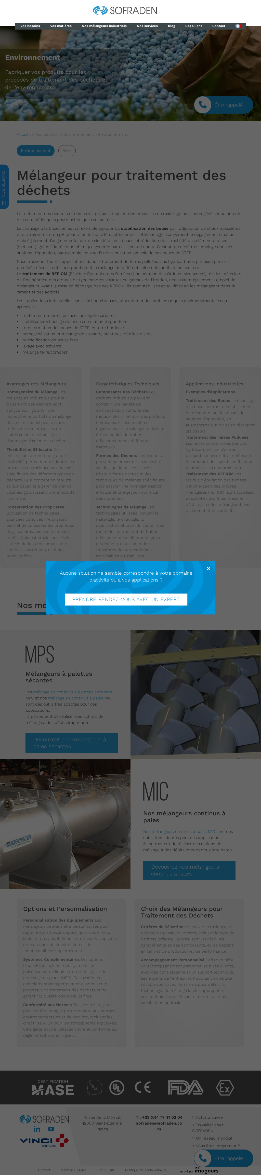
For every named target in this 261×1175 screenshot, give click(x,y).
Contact (218, 26)
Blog (171, 26)
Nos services (147, 26)
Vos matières (61, 26)
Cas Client (193, 26)
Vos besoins (30, 26)
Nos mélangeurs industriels (104, 26)
